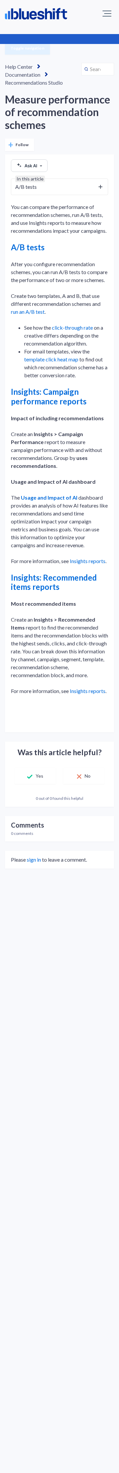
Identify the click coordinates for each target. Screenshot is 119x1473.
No (88, 776)
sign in (34, 859)
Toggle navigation (27, 48)
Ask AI (30, 165)
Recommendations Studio (34, 82)
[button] (107, 13)
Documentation (22, 74)
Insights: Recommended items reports (54, 582)
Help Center (19, 66)
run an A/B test (28, 311)
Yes (39, 776)
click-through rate (72, 327)
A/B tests (28, 247)
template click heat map (51, 359)
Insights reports (87, 561)
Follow (22, 144)
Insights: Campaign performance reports (49, 396)
